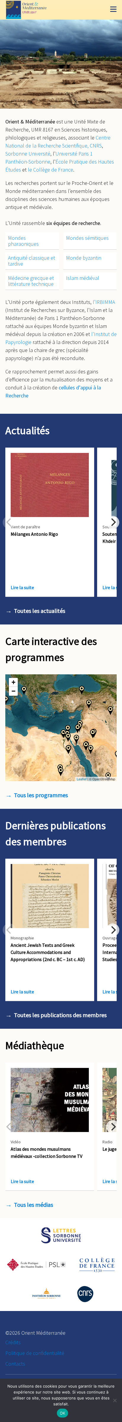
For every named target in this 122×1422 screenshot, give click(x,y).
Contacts (15, 1363)
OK (62, 1413)
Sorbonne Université (27, 153)
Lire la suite (22, 587)
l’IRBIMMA (104, 302)
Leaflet (81, 778)
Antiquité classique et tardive (31, 260)
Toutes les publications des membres (60, 1015)
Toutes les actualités (39, 610)
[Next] (112, 522)
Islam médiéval (82, 278)
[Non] (115, 1400)
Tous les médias (33, 1204)
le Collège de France (50, 169)
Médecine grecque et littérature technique (31, 281)
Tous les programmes (41, 795)
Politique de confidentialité (34, 1353)
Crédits (13, 1342)
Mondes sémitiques (87, 237)
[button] (81, 690)
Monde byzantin (83, 257)
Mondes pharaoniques (23, 240)
